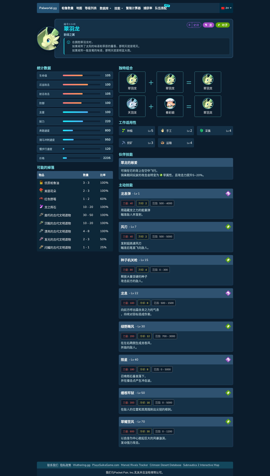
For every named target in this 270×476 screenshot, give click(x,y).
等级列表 (91, 8)
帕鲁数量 (67, 8)
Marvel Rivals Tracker (134, 465)
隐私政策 (65, 465)
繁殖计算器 (133, 8)
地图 (79, 8)
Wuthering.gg (81, 465)
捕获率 (147, 8)
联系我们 (52, 465)
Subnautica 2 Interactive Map (201, 465)
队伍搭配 (161, 7)
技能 (117, 8)
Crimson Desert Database (165, 465)
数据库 (104, 8)
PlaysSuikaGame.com (105, 465)
